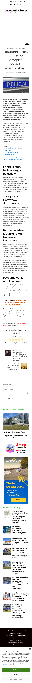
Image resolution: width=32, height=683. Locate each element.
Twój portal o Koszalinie (16, 13)
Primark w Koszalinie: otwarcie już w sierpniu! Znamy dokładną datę (19, 530)
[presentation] (4, 426)
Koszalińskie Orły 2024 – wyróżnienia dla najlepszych (13, 367)
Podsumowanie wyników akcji (13, 159)
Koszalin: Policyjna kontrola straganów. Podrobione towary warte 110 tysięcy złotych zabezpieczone (20, 583)
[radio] (9, 339)
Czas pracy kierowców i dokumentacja (12, 153)
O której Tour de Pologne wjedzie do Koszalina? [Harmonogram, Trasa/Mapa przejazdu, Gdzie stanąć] (20, 516)
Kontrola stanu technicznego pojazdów (13, 149)
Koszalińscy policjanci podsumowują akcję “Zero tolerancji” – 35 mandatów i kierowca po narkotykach (18, 611)
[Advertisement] (16, 31)
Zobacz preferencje (16, 679)
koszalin (5, 325)
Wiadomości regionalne (16, 633)
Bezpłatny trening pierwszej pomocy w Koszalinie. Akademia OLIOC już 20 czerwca (20, 596)
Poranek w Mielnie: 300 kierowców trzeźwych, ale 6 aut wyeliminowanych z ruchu (20, 553)
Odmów (16, 674)
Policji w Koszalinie (21, 323)
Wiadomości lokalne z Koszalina (16, 48)
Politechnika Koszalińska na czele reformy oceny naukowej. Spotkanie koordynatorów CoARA (16, 434)
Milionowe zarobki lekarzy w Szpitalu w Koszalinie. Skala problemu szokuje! (20, 541)
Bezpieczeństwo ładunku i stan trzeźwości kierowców (14, 157)
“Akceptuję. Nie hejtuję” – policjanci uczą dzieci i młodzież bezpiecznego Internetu (20, 355)
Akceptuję (16, 670)
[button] (29, 649)
